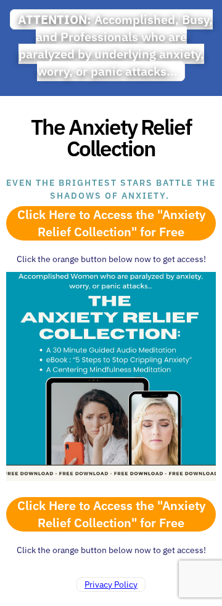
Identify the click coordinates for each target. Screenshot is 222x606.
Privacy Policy (111, 584)
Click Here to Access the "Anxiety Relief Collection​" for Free (111, 223)
